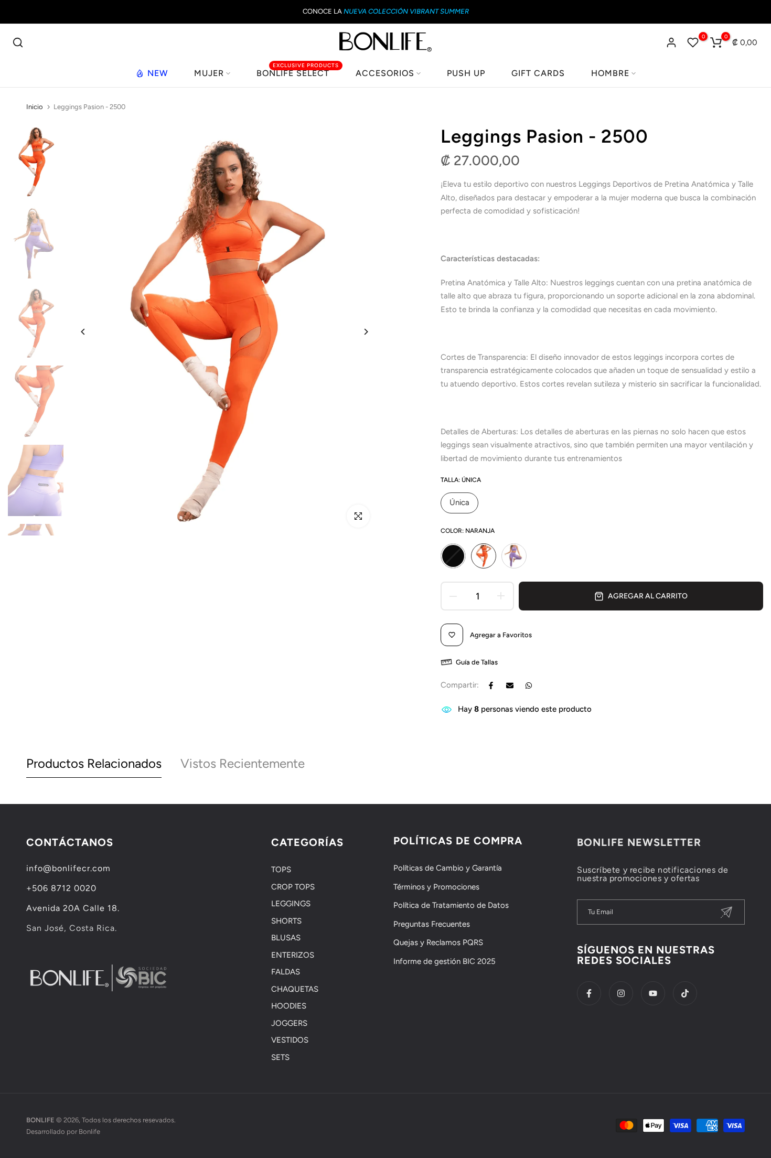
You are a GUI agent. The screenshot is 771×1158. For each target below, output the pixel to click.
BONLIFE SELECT (297, 72)
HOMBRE (610, 73)
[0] (693, 42)
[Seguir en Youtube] (653, 993)
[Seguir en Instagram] (621, 993)
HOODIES (288, 1006)
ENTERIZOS (292, 955)
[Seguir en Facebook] (589, 993)
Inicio (34, 107)
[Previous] (91, 332)
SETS (280, 1057)
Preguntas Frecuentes (431, 924)
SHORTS (286, 921)
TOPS (281, 869)
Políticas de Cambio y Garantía (447, 868)
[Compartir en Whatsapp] (528, 685)
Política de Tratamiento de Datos (451, 905)
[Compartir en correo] (510, 685)
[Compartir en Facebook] (491, 685)
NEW (157, 73)
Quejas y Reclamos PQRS (438, 942)
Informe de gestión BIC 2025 (444, 961)
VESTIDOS (289, 1040)
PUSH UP (466, 73)
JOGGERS (289, 1023)
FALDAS (285, 972)
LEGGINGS (290, 903)
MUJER (209, 73)
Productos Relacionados (94, 763)
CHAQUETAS (294, 989)
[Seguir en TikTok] (685, 993)
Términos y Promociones (436, 887)
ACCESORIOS (385, 73)
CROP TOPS (293, 887)
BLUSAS (286, 937)
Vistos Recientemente (242, 763)
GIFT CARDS (538, 73)
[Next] (358, 332)
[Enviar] (726, 912)
